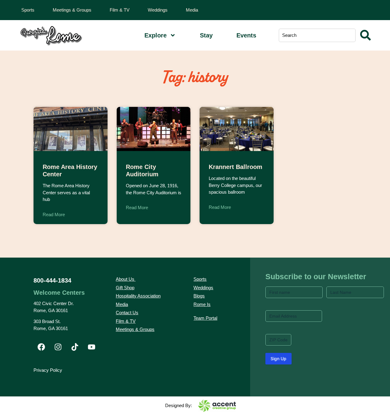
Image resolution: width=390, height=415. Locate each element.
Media (192, 9)
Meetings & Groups (72, 9)
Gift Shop (125, 287)
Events (246, 35)
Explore (155, 35)
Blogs (199, 295)
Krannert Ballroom (235, 167)
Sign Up (278, 358)
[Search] (365, 35)
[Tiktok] (74, 347)
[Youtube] (91, 347)
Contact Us (127, 312)
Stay (206, 35)
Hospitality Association (138, 295)
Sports (27, 9)
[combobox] (317, 35)
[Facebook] (41, 347)
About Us (125, 279)
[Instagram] (58, 347)
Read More (54, 214)
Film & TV (119, 9)
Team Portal (205, 318)
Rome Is (202, 304)
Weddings (158, 9)
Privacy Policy (48, 370)
